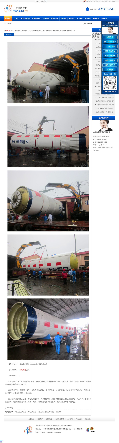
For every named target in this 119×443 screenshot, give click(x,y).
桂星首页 (8, 18)
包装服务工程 (59, 419)
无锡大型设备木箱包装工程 (104, 112)
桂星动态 (88, 18)
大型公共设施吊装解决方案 (35, 30)
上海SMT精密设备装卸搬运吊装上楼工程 (105, 109)
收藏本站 (97, 1)
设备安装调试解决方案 (53, 30)
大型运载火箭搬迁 (20, 412)
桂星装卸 (58, 412)
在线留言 (104, 1)
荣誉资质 (71, 18)
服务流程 (49, 419)
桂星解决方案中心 (20, 30)
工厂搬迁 (16, 18)
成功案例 (63, 18)
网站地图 (112, 1)
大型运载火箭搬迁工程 (68, 30)
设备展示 (40, 419)
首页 (11, 30)
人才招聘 (70, 419)
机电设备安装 (25, 18)
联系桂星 (96, 18)
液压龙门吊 (54, 18)
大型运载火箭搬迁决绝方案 (46, 412)
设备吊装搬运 (36, 18)
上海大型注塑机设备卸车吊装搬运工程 (105, 105)
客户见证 (80, 18)
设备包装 (46, 18)
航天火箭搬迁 (32, 412)
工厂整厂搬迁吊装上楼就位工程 (105, 98)
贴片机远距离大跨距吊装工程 (105, 101)
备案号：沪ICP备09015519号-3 (62, 425)
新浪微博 (89, 1)
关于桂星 (104, 18)
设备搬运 (23, 370)
